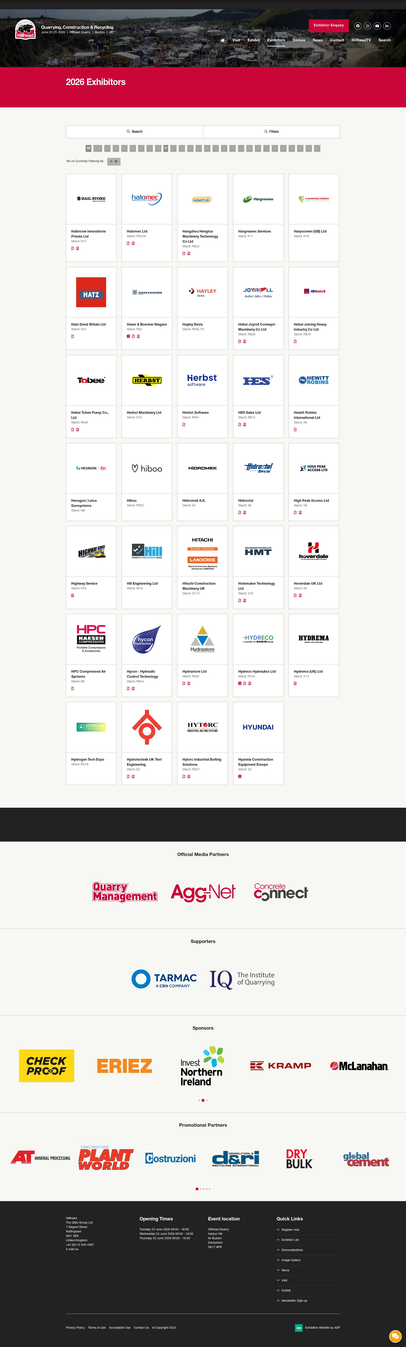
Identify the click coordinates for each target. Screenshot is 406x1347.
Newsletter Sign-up (294, 1301)
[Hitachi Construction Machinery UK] (202, 551)
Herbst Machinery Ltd (144, 413)
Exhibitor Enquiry (329, 25)
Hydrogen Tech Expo (87, 760)
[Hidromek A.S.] (202, 468)
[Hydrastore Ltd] (202, 639)
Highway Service (84, 584)
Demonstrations (292, 1250)
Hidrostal (245, 501)
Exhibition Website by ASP (322, 1328)
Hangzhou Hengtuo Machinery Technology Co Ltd (200, 237)
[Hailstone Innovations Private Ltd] (91, 199)
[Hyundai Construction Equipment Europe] (258, 727)
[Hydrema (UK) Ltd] (314, 639)
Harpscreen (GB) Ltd (310, 232)
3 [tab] (206, 1100)
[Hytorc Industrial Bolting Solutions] (202, 727)
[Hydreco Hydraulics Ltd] (258, 639)
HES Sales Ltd (249, 413)
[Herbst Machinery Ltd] (147, 380)
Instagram (367, 26)
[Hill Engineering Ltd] (147, 551)
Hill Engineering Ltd (142, 584)
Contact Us (141, 1328)
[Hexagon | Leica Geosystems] (91, 468)
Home (223, 41)
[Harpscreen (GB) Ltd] (314, 199)
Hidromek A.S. (193, 501)
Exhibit (254, 40)
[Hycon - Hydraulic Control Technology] (147, 639)
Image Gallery (291, 1260)
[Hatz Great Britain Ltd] (91, 292)
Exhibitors (276, 40)
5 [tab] (209, 1189)
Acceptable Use (119, 1328)
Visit (236, 40)
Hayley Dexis (192, 325)
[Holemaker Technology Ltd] (258, 551)
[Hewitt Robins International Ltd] (314, 380)
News (317, 40)
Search (385, 40)
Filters (274, 132)
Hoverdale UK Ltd (308, 584)
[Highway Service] (91, 551)
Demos (299, 40)
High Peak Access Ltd (311, 501)
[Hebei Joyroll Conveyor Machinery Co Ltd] (258, 292)
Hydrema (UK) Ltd (308, 672)
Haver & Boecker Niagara (147, 325)
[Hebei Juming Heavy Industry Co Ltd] (314, 292)
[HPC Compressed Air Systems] (91, 639)
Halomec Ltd (137, 232)
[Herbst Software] (202, 380)
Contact (337, 40)
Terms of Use (97, 1328)
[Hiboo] (147, 468)
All (88, 148)
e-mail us (72, 1249)
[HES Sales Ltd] (258, 380)
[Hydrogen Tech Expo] (91, 727)
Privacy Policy (75, 1328)
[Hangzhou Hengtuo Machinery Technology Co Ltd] (202, 199)
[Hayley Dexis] (202, 292)
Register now (290, 1230)
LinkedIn (387, 26)
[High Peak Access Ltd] (314, 468)
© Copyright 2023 (164, 1328)
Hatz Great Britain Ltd (88, 325)
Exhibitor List (290, 1240)
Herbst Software (195, 413)
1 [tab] (199, 1100)
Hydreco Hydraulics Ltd (257, 672)
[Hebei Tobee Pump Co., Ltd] (91, 380)
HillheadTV (361, 40)
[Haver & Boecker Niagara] (147, 292)
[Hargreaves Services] (258, 199)
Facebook (358, 26)
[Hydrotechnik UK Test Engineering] (147, 727)
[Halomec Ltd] (147, 199)
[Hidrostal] (258, 468)
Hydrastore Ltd (194, 672)
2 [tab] (202, 1100)
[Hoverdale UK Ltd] (314, 551)
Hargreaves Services (254, 232)
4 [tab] (206, 1189)
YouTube (377, 26)
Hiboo (132, 501)
